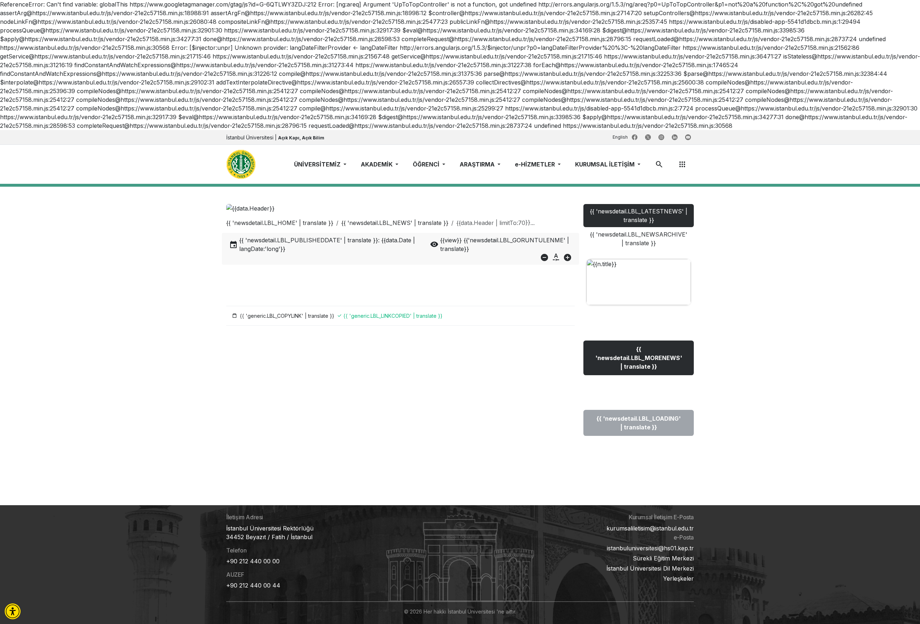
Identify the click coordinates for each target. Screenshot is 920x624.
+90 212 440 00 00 (253, 561)
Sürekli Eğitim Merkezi (663, 558)
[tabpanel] (638, 354)
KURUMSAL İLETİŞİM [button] (605, 164)
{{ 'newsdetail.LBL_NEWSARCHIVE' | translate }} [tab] (638, 239)
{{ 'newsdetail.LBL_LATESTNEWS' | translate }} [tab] (638, 216)
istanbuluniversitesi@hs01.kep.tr (650, 548)
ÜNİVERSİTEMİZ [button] (318, 164)
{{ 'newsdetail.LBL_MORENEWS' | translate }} (638, 358)
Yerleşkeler (678, 578)
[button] (13, 611)
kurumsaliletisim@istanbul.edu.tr (650, 528)
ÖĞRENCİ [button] (427, 164)
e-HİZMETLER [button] (535, 164)
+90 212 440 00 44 (253, 585)
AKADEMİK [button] (377, 164)
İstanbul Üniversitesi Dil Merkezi (650, 568)
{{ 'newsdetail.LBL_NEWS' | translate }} (394, 222)
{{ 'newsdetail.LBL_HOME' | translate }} (279, 222)
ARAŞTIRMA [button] (478, 164)
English (621, 137)
